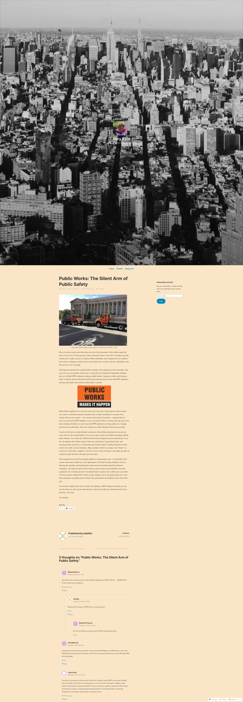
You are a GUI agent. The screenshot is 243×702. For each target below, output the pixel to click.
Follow (161, 301)
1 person (70, 587)
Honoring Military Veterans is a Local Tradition (112, 549)
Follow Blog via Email (165, 282)
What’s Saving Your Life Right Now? (71, 549)
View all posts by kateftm (76, 536)
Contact (119, 269)
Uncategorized (74, 289)
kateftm (63, 289)
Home (111, 269)
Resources (129, 269)
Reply (65, 590)
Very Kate (121, 139)
